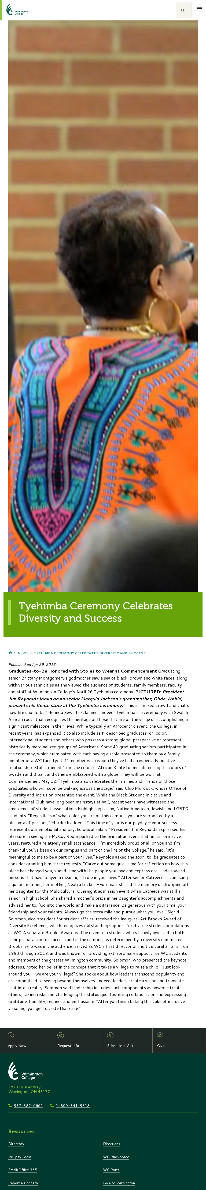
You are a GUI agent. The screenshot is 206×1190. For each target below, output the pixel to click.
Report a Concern (23, 1182)
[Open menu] (199, 8)
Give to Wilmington (119, 1182)
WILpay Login (19, 1156)
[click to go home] (10, 10)
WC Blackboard (116, 1156)
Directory (16, 1143)
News (23, 653)
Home (10, 653)
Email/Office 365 (22, 1169)
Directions (111, 1143)
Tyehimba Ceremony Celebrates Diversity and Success (90, 653)
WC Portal (111, 1169)
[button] (184, 10)
